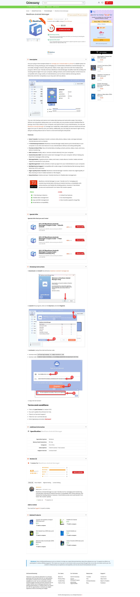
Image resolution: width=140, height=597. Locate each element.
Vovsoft (99, 71)
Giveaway (42, 7)
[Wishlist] (102, 3)
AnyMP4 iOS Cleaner (71, 519)
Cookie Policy (61, 581)
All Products (56, 7)
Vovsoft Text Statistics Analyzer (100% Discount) (44, 520)
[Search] (83, 2)
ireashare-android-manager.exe (59, 271)
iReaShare (49, 54)
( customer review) (58, 19)
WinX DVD (99, 80)
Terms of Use (61, 583)
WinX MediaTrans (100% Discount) (45, 531)
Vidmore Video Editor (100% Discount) (104, 95)
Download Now (64, 29)
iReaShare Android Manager (36, 126)
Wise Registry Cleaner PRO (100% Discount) (104, 57)
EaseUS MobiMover (71, 531)
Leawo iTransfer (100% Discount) (75, 541)
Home (27, 11)
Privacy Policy (61, 579)
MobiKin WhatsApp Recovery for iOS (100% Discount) (103, 85)
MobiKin (99, 90)
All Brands (49, 7)
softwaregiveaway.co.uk (66, 594)
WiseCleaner (100, 61)
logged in (38, 508)
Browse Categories (33, 7)
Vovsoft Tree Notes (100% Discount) (104, 66)
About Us (60, 577)
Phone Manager (48, 11)
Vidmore (99, 99)
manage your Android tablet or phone (62, 63)
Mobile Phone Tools (36, 11)
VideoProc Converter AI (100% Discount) (103, 75)
